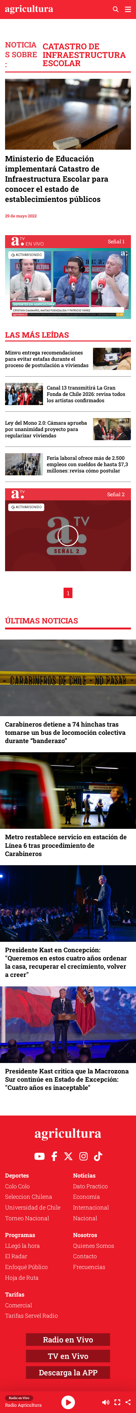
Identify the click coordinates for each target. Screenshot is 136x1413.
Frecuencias (89, 1267)
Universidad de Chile (32, 1207)
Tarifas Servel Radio (31, 1315)
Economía (86, 1196)
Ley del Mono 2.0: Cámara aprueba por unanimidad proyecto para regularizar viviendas (46, 429)
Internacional (91, 1207)
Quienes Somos (93, 1245)
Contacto (85, 1256)
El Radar (16, 1256)
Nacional (85, 1218)
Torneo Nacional (27, 1218)
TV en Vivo (68, 1356)
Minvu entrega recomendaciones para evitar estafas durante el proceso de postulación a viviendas (47, 358)
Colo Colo (17, 1186)
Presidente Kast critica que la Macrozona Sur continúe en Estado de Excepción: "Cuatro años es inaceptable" (67, 1079)
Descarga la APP (68, 1372)
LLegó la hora (22, 1245)
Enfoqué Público (26, 1267)
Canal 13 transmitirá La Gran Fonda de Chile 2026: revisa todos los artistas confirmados (86, 394)
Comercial (18, 1305)
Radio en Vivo (68, 1340)
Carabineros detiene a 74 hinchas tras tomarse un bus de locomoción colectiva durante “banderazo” (65, 732)
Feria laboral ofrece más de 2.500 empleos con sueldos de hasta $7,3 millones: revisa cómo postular (87, 464)
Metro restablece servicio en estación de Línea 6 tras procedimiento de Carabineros (66, 845)
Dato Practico (90, 1186)
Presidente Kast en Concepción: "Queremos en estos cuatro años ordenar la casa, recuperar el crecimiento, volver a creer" (66, 962)
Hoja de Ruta (22, 1277)
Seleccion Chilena (28, 1196)
